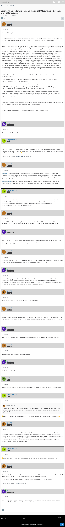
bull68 (5, 173)
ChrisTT (5, 15)
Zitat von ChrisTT (10, 405)
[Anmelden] (58, 2)
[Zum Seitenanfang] (62, 524)
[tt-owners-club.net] (5, 2)
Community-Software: (32, 524)
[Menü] (62, 2)
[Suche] (54, 2)
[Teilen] (62, 18)
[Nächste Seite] (6, 18)
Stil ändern (61, 518)
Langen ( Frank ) (20, 156)
